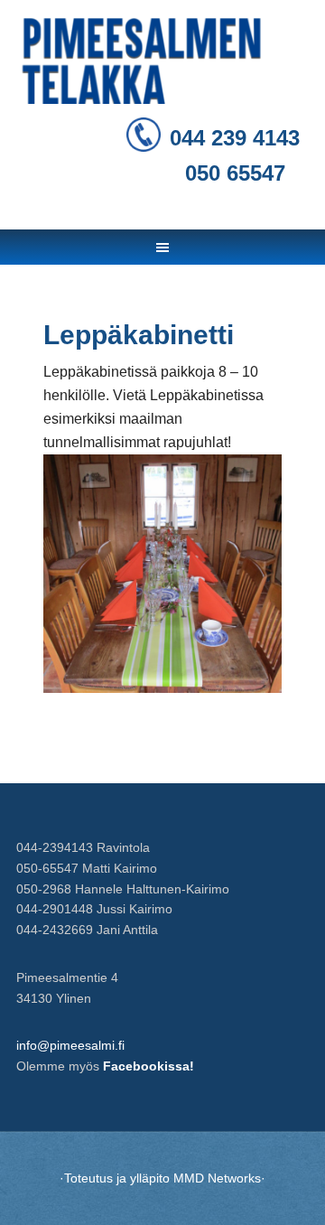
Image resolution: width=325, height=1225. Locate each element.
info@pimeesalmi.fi (70, 1045)
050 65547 (235, 173)
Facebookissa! (148, 1066)
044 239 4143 (235, 138)
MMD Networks (217, 1178)
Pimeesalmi (162, 63)
